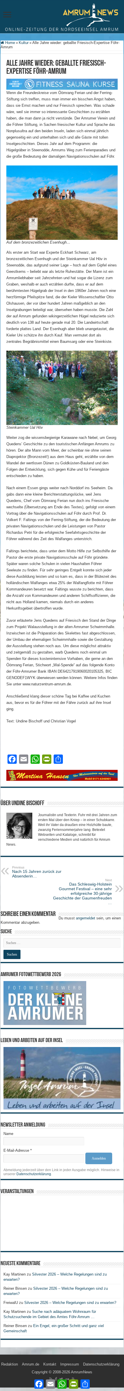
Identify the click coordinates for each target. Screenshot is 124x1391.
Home (9, 43)
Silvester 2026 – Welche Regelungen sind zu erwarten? (70, 1302)
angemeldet (85, 918)
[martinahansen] (62, 775)
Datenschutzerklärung (33, 1174)
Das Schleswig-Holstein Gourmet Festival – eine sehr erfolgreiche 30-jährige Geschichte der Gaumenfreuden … (82, 891)
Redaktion (9, 1364)
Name (8, 1133)
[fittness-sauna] (62, 84)
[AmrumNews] (62, 17)
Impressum (69, 1364)
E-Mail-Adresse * (17, 1150)
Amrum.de (30, 1364)
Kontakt (49, 1364)
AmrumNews (81, 1372)
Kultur (24, 43)
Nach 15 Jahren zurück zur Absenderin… (36, 872)
